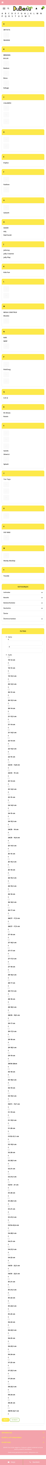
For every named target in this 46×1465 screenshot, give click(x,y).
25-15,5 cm (12, 862)
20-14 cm (11, 708)
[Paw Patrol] (23, 364)
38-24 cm (11, 1395)
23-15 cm (11, 797)
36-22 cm (11, 1322)
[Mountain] (23, 321)
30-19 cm (11, 1088)
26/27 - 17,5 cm (14, 926)
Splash (6, 464)
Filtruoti (15, 1420)
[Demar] (23, 139)
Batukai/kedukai (9, 603)
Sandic (6, 451)
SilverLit (6, 454)
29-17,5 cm (12, 1031)
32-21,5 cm (12, 1177)
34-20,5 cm (12, 1233)
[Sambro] (23, 446)
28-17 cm (11, 983)
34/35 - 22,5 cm (14, 1274)
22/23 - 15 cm (13, 773)
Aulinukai (6, 592)
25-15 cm (11, 854)
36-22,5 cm (12, 1330)
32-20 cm (11, 1152)
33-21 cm (11, 1209)
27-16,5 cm (12, 942)
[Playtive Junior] (23, 381)
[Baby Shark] (23, 63)
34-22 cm (11, 1257)
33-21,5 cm (12, 1217)
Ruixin (5, 416)
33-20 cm (11, 1193)
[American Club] (23, 35)
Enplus (6, 163)
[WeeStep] (23, 555)
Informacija (7, 1433)
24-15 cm (11, 813)
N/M (5, 337)
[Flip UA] (23, 189)
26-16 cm (11, 894)
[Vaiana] (23, 537)
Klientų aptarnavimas (12, 1437)
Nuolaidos (7, 608)
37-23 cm (11, 1362)
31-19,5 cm (12, 1120)
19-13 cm (11, 668)
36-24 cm (11, 1354)
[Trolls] (23, 491)
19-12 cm (11, 660)
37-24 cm (11, 1378)
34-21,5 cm (12, 1249)
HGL (4, 231)
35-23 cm (11, 1314)
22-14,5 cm (12, 749)
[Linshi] (23, 295)
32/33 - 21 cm (13, 1185)
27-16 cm (11, 934)
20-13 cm (11, 692)
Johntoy (6, 250)
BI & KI (5, 58)
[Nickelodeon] (23, 346)
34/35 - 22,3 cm (14, 1265)
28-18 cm (11, 999)
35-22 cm (11, 1298)
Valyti (5, 1420)
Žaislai (5, 613)
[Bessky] (23, 73)
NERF (5, 341)
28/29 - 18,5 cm (14, 1015)
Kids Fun (6, 272)
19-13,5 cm (12, 676)
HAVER (5, 228)
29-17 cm (11, 1023)
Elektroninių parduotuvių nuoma (18, 1452)
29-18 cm (11, 1039)
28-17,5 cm (12, 991)
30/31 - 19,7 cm (14, 1104)
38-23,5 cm (12, 1387)
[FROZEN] (23, 179)
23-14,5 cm (12, 789)
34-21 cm (11, 1241)
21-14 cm (11, 724)
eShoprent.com (33, 1452)
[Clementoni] (23, 115)
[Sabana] (23, 439)
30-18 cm (11, 1072)
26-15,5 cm (12, 878)
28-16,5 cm (12, 975)
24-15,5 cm (12, 821)
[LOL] (23, 289)
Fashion (6, 184)
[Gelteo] (23, 207)
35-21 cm (11, 1282)
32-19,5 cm (12, 1144)
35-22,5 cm (12, 1306)
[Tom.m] (23, 484)
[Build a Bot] (23, 83)
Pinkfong (6, 369)
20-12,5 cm (12, 684)
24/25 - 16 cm (13, 829)
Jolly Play (6, 257)
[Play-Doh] (23, 374)
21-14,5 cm (12, 732)
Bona (5, 78)
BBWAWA (6, 55)
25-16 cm (11, 870)
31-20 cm (11, 1128)
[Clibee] (23, 121)
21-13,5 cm (12, 716)
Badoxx (6, 68)
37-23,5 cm (12, 1370)
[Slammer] (23, 459)
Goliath (6, 213)
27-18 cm (11, 967)
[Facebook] (2, 2)
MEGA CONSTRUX (10, 312)
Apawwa (6, 40)
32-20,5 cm (12, 1160)
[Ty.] (23, 497)
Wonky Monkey (9, 561)
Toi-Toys (6, 479)
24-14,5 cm (12, 805)
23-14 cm (11, 781)
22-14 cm (11, 741)
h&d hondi (7, 235)
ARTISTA (6, 30)
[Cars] (23, 108)
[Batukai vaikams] (23, 8)
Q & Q (5, 398)
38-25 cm (11, 1403)
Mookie (6, 316)
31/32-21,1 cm (13, 1136)
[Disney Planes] (23, 146)
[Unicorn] (23, 516)
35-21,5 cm (12, 1290)
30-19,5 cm (12, 1096)
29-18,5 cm (12, 1047)
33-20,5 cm (12, 1201)
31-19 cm (11, 1112)
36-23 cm (11, 1338)
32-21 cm (11, 1169)
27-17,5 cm (12, 959)
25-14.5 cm (12, 846)
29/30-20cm (12, 1064)
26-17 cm (11, 910)
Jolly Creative (8, 254)
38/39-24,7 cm (13, 1411)
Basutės (6, 597)
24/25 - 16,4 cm (14, 838)
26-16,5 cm (12, 902)
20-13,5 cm (12, 700)
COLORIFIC (7, 103)
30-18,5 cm (12, 1080)
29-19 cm (11, 1055)
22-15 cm (11, 757)
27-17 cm (11, 951)
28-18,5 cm (12, 1007)
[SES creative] (23, 433)
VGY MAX (6, 532)
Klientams (6, 1442)
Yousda (6, 576)
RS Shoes (6, 413)
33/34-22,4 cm (13, 1225)
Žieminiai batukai (9, 619)
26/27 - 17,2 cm (14, 918)
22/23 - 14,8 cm (14, 765)
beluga (6, 88)
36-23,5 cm (12, 1346)
